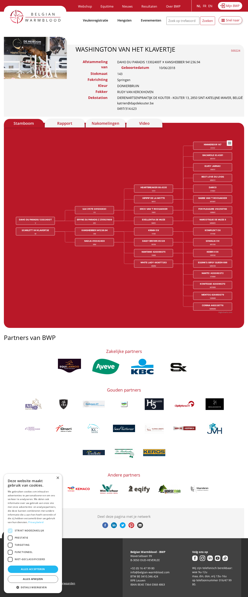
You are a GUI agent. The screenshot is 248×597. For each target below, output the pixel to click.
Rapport (64, 123)
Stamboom (24, 123)
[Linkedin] (114, 527)
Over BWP (173, 6)
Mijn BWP (233, 6)
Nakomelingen (105, 123)
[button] (33, 587)
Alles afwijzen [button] (33, 579)
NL (199, 6)
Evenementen (151, 20)
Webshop (85, 6)
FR (204, 6)
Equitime (107, 6)
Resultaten (149, 6)
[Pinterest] (131, 527)
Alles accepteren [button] (33, 569)
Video (144, 123)
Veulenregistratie (95, 20)
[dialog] (33, 533)
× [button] (57, 478)
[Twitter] (123, 527)
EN (210, 6)
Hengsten (124, 20)
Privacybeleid (35, 522)
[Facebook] (105, 527)
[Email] (140, 527)
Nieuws (127, 6)
